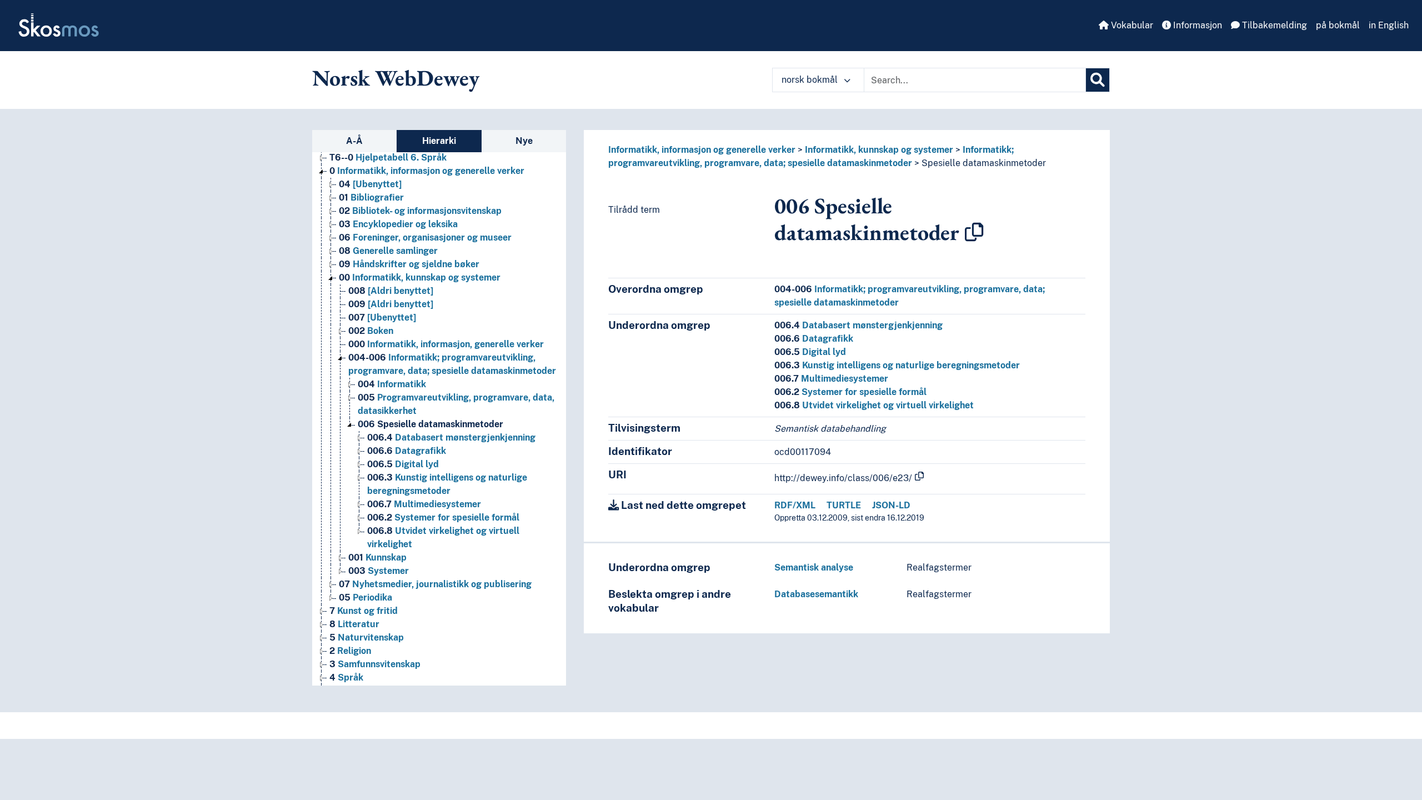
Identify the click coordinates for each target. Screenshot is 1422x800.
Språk (346, 677)
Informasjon (1196, 25)
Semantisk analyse (813, 567)
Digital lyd (403, 464)
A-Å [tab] (354, 141)
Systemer (378, 571)
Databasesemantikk (816, 594)
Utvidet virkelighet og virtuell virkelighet (874, 405)
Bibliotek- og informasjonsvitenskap (420, 211)
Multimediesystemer (424, 504)
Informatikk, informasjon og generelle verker (426, 171)
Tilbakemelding (1273, 25)
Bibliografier (371, 197)
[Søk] (1097, 80)
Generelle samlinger (388, 251)
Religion (350, 651)
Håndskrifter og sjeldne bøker (409, 264)
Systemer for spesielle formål (443, 517)
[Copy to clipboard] (974, 232)
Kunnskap (377, 557)
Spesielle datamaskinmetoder (430, 424)
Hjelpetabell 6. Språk (388, 157)
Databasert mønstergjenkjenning (451, 437)
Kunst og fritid (363, 611)
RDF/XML (794, 505)
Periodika (365, 597)
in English (1389, 25)
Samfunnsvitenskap (374, 664)
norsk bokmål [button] (811, 79)
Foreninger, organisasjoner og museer (425, 237)
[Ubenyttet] (370, 184)
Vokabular (1131, 25)
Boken (370, 331)
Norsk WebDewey (395, 77)
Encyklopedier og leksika (398, 224)
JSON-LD (891, 505)
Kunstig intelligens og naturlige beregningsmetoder (897, 365)
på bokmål (1338, 25)
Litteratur (354, 624)
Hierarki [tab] (439, 141)
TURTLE (844, 505)
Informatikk (392, 384)
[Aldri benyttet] (390, 291)
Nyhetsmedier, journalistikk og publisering (435, 584)
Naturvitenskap (366, 637)
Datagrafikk (406, 451)
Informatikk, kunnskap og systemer (419, 277)
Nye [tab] (524, 141)
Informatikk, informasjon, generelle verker (446, 344)
